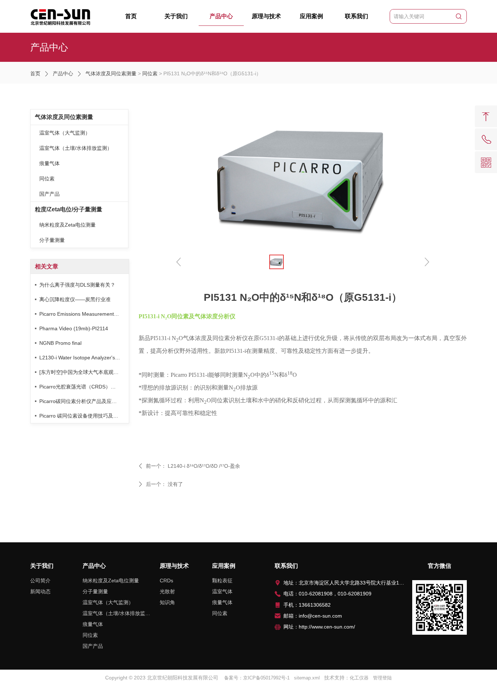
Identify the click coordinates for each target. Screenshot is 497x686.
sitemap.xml (307, 678)
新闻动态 (40, 591)
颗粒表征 (222, 580)
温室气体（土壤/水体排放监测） (75, 148)
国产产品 (49, 194)
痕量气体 (49, 163)
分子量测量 (52, 240)
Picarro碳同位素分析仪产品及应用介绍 (83, 401)
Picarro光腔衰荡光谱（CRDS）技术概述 (84, 387)
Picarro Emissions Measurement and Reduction (84, 314)
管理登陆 (382, 678)
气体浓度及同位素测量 (111, 73)
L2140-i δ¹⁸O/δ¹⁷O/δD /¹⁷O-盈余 (204, 466)
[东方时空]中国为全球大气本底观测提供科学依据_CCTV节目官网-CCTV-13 (84, 372)
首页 (131, 16)
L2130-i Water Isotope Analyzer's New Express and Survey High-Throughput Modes (84, 357)
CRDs (166, 580)
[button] (426, 261)
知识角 (167, 602)
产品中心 (221, 16)
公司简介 (40, 580)
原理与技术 (266, 16)
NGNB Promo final (60, 343)
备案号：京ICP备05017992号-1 (257, 678)
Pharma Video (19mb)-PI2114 (73, 328)
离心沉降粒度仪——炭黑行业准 (75, 299)
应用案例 (311, 16)
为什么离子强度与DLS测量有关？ (77, 285)
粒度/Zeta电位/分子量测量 (68, 209)
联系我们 (356, 16)
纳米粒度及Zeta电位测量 (67, 225)
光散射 (167, 591)
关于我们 (176, 16)
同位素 (150, 73)
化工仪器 (359, 678)
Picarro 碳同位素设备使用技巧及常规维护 (84, 416)
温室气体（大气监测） (64, 133)
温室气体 (222, 591)
